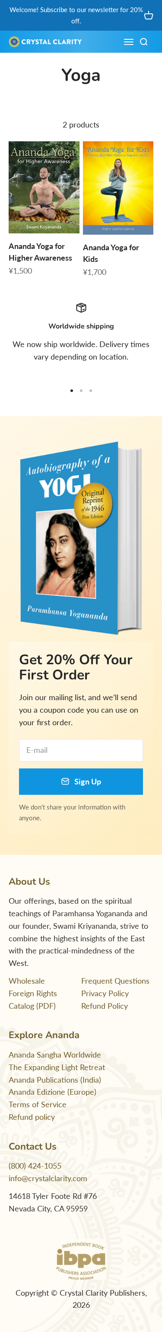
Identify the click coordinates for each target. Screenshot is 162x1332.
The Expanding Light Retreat (57, 1067)
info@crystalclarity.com (48, 1178)
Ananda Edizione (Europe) (52, 1091)
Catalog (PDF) (32, 1005)
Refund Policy (104, 1005)
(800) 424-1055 (35, 1165)
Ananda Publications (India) (55, 1079)
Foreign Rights (33, 993)
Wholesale (27, 980)
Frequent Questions (115, 980)
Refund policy (32, 1117)
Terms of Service (38, 1104)
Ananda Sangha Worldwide (55, 1054)
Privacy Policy (105, 993)
